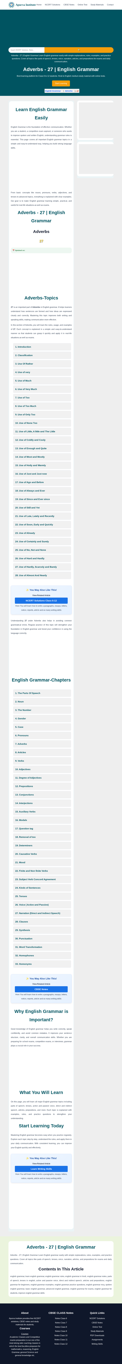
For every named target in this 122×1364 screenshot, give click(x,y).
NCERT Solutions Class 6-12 (41, 600)
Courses (24, 1334)
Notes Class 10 (60, 1335)
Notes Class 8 (61, 1327)
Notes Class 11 (61, 1340)
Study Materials (97, 5)
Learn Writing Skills (41, 1169)
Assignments (97, 1340)
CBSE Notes (69, 5)
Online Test (82, 5)
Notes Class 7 (61, 1323)
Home (39, 5)
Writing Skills (97, 1344)
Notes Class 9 (61, 1331)
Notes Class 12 (60, 1344)
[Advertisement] (61, 27)
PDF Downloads (97, 1335)
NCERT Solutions (52, 5)
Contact (110, 5)
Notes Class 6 (61, 1318)
